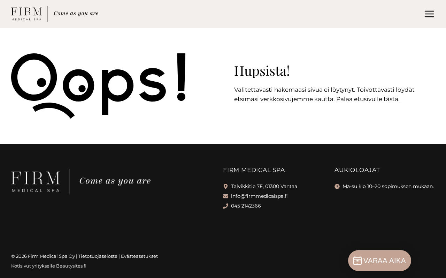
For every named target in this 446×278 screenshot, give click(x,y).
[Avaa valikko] (429, 14)
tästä (391, 99)
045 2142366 (246, 206)
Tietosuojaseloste (97, 256)
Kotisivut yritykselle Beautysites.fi (48, 266)
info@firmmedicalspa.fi (259, 196)
